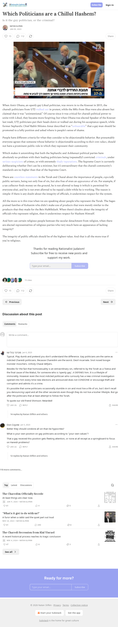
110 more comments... (11, 469)
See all (8, 551)
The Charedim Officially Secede (22, 493)
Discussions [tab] (26, 485)
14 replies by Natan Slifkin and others (28, 414)
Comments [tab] (9, 324)
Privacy (57, 605)
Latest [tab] (14, 485)
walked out (42, 109)
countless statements (26, 177)
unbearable (78, 126)
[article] (59, 500)
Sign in (110, 4)
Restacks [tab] (22, 324)
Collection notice (79, 605)
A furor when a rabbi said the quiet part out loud (28, 517)
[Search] (112, 485)
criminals (101, 157)
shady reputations (66, 162)
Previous (14, 301)
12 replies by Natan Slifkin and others (28, 455)
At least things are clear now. (17, 497)
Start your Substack (50, 612)
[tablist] (15, 324)
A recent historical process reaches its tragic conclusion (31, 536)
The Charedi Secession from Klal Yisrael (28, 532)
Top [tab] (6, 485)
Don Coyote (13, 424)
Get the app (74, 612)
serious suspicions (12, 162)
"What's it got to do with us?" (21, 513)
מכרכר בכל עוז (14, 352)
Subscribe (96, 5)
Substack (43, 620)
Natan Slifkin (16, 26)
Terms (66, 605)
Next (106, 301)
